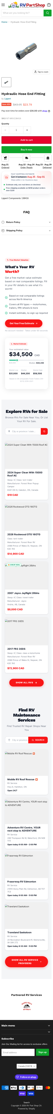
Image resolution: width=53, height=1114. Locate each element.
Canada (25, 1066)
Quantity (5, 124)
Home (4, 22)
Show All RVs (24, 682)
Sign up (42, 1052)
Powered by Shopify (26, 1109)
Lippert (7, 98)
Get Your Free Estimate (22, 323)
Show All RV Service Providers (25, 961)
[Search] (48, 13)
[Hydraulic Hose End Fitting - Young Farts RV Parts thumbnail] (6, 82)
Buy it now (26, 149)
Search (39, 740)
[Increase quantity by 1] (27, 130)
